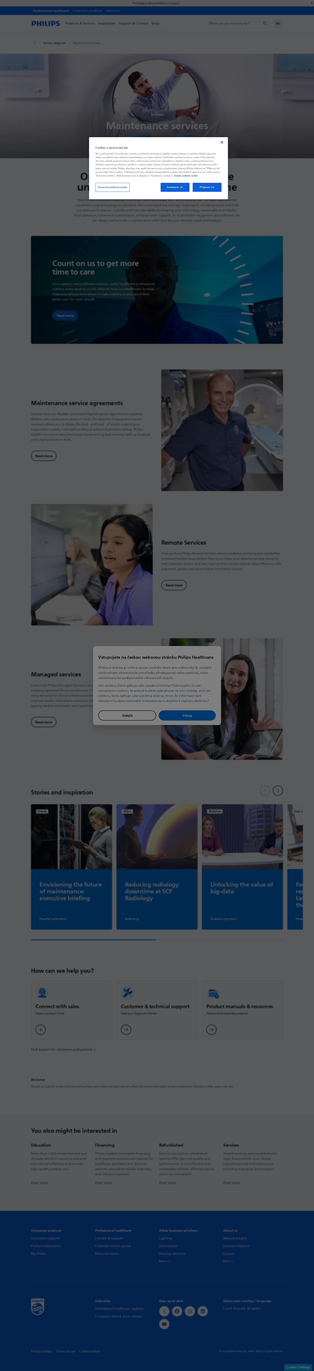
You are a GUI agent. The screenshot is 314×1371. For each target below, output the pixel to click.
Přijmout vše (207, 187)
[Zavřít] (222, 142)
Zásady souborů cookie (186, 175)
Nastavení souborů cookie (112, 187)
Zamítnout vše (175, 187)
